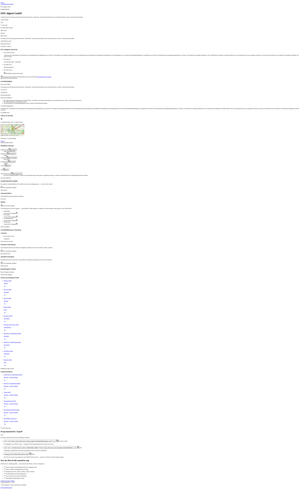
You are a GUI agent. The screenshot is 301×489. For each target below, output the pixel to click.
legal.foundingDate (12, 157)
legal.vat (9, 165)
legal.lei (7, 169)
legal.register (13, 149)
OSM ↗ (3, 141)
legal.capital (12, 161)
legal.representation (17, 173)
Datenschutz (9, 487)
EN (3, 2)
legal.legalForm (12, 153)
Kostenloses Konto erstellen (44, 77)
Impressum (3, 487)
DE (1, 2)
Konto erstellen (9, 4)
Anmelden (3, 4)
